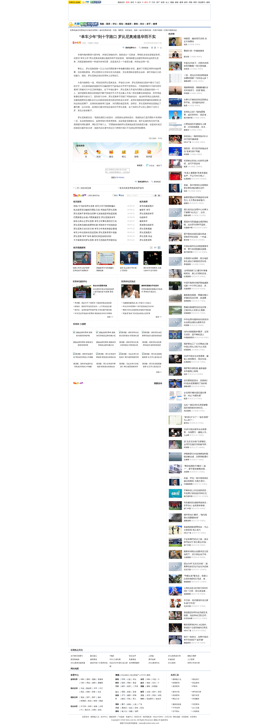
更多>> (159, 372)
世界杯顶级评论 (80, 281)
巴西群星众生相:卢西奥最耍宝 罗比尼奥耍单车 (94, 217)
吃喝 (134, 695)
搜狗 (208, 2)
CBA (82, 683)
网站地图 (176, 717)
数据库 (128, 24)
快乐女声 (132, 656)
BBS (195, 2)
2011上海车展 (115, 659)
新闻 (127, 2)
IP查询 (194, 686)
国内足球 (74, 688)
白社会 (151, 166)
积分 (142, 24)
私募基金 (132, 659)
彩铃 (136, 708)
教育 (142, 692)
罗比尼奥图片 (146, 232)
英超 (82, 697)
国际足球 (74, 697)
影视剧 (155, 686)
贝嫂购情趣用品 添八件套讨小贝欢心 (137, 303)
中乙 (101, 688)
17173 (142, 675)
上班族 (151, 656)
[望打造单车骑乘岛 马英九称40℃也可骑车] (152, 258)
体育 (132, 2)
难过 (124, 157)
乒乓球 (83, 706)
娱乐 (139, 2)
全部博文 (193, 717)
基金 (134, 683)
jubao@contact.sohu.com (149, 723)
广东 (140, 704)
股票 (123, 683)
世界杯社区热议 (128, 281)
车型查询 (195, 704)
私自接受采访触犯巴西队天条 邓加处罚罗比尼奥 (95, 210)
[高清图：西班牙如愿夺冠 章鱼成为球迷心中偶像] (83, 355)
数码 (123, 699)
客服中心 (129, 717)
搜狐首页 (121, 2)
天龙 (117, 708)
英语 (159, 692)
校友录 (158, 699)
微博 (181, 2)
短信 (131, 708)
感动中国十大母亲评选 (99, 663)
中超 (82, 688)
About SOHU (158, 717)
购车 (123, 686)
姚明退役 (93, 659)
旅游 (117, 695)
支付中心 (104, 717)
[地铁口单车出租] (82, 258)
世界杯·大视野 (79, 324)
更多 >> (110, 317)
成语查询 (175, 686)
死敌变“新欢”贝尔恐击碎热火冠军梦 (136, 313)
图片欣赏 (195, 695)
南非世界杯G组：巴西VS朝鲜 (150, 30)
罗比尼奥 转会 (146, 236)
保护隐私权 (147, 717)
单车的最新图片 (147, 206)
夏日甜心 (93, 656)
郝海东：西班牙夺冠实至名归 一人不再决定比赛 (93, 306)
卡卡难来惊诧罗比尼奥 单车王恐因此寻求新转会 (95, 240)
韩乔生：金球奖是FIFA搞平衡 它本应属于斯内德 (93, 310)
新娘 (129, 692)
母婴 (123, 692)
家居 (162, 2)
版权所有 (164, 720)
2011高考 (172, 663)
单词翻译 (195, 699)
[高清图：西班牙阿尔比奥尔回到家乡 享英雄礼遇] (129, 334)
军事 (123, 679)
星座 (134, 692)
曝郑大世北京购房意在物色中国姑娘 (137, 310)
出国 (148, 692)
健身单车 (144, 221)
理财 (129, 683)
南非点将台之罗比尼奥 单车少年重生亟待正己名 (95, 221)
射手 (149, 24)
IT (150, 2)
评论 (115, 24)
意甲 (88, 697)
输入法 (124, 711)
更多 (158, 166)
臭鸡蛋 (149, 157)
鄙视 (136, 157)
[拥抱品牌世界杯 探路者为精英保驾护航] (83, 334)
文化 (142, 695)
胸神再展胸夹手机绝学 (150, 286)
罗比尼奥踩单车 (147, 213)
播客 (176, 2)
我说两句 (201, 2)
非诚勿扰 (171, 659)
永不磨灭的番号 (77, 656)
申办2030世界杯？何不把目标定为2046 (138, 306)
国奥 (88, 692)
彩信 (142, 708)
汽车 (153, 2)
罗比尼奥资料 (146, 240)
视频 (172, 2)
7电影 (112, 656)
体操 (95, 706)
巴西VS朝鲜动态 (170, 30)
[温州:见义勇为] (129, 258)
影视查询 (175, 683)
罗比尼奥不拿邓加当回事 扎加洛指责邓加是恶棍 (95, 213)
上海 (134, 704)
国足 (82, 692)
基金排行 (195, 679)
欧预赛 (83, 701)
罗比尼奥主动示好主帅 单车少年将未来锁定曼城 (95, 229)
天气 (123, 695)
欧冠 (90, 701)
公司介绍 (168, 717)
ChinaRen (125, 675)
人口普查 (190, 659)
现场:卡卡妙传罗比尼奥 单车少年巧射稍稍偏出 (94, 206)
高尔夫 (87, 710)
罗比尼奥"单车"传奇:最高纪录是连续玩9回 (92, 236)
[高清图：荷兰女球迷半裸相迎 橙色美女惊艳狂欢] (106, 355)
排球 (90, 706)
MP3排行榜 (196, 692)
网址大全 (175, 699)
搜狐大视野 (191, 656)
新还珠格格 (75, 659)
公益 (129, 679)
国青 (93, 692)
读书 (148, 695)
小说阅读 (195, 711)
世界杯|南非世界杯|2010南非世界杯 (84, 30)
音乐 (154, 683)
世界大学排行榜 (193, 663)
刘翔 (94, 710)
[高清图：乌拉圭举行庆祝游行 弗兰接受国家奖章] (129, 355)
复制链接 (144, 48)
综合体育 (74, 706)
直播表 (100, 679)
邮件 (186, 2)
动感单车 (144, 217)
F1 (82, 710)
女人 (167, 2)
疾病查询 (175, 695)
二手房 (135, 686)
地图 (131, 711)
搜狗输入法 (176, 679)
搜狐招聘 (112, 717)
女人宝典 (195, 708)
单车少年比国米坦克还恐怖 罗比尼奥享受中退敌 (95, 232)
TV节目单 (176, 708)
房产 (158, 2)
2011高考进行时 (174, 656)
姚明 (94, 683)
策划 (121, 24)
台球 (101, 706)
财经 (146, 2)
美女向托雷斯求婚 (100, 286)
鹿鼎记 (124, 708)
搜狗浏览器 (176, 704)
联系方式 (137, 717)
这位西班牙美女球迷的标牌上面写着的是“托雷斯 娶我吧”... (103, 291)
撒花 (111, 157)
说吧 (136, 711)
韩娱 (148, 683)
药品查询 (195, 683)
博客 (190, 2)
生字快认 (175, 711)
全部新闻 (184, 717)
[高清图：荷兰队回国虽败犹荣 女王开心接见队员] (152, 355)
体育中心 (75, 675)
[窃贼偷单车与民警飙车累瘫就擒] (105, 258)
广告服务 (121, 717)
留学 (154, 692)
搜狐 (117, 675)
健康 (129, 695)
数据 (101, 701)
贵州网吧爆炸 (134, 663)
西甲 (93, 697)
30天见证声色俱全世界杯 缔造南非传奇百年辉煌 (93, 313)
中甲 (95, 688)
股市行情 (175, 692)
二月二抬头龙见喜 (83, 188)
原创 (154, 695)
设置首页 (85, 717)
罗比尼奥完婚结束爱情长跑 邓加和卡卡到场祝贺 (95, 225)
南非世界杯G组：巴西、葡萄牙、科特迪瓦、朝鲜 (118, 30)
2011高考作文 (154, 663)
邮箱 (129, 704)
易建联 (100, 683)
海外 (99, 697)
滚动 (99, 710)
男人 (134, 699)
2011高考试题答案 (78, 663)
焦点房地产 (134, 675)
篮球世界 (74, 679)
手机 (129, 699)
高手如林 (152, 659)
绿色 (159, 695)
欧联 (95, 701)
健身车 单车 (145, 210)
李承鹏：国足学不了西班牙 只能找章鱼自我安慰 (93, 303)
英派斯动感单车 (147, 225)
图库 (108, 24)
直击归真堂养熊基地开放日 (131, 188)
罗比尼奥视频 (146, 229)
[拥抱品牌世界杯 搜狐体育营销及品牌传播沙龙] (106, 334)
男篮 (88, 683)
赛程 (136, 24)
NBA (82, 679)
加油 (98, 157)
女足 (99, 692)
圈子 (123, 704)
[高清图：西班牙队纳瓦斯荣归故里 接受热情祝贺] (152, 334)
